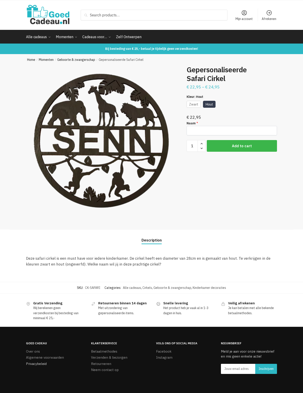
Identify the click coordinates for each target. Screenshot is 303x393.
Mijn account (244, 19)
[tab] (152, 237)
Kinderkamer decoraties (209, 288)
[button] (201, 144)
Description (152, 240)
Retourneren (101, 364)
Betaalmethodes (104, 351)
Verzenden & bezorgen (109, 357)
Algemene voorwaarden (45, 357)
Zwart (193, 104)
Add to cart (242, 146)
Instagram (164, 357)
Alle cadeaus (132, 288)
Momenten (46, 60)
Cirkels (147, 288)
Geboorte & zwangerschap (76, 60)
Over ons (33, 351)
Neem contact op (105, 370)
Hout (209, 104)
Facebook (164, 351)
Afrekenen (269, 19)
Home (31, 60)
